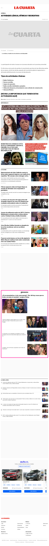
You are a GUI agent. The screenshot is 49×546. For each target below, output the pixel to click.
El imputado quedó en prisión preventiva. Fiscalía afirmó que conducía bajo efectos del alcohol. (14, 206)
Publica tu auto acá (24, 466)
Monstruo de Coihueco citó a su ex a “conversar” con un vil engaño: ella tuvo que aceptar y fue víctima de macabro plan (12, 147)
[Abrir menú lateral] (2, 8)
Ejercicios (13, 99)
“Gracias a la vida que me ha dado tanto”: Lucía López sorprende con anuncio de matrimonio (21, 409)
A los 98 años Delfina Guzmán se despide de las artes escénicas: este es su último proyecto (15, 227)
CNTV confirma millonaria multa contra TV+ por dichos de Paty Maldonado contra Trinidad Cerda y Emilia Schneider (21, 416)
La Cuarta (5, 19)
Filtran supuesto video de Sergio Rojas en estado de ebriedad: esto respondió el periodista (14, 188)
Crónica (3, 13)
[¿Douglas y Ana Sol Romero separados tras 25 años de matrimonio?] (37, 349)
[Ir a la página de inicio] (24, 7)
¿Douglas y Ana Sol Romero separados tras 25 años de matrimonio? (13, 348)
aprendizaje (28, 99)
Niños (19, 99)
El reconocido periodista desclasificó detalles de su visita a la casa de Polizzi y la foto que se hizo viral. (15, 244)
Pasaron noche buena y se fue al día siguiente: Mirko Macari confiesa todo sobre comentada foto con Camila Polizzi (15, 239)
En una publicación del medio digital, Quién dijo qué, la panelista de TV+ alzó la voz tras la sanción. (14, 218)
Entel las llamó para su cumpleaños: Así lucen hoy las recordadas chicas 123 (18, 393)
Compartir (4, 50)
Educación (8, 99)
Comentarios (10, 50)
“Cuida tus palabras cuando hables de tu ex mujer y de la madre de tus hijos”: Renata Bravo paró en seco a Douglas (13, 321)
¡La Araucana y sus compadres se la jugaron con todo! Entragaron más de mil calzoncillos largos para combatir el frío (14, 335)
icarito (16, 99)
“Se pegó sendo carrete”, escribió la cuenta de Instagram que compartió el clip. (15, 193)
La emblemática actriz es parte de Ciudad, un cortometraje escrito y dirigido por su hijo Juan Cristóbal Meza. (15, 231)
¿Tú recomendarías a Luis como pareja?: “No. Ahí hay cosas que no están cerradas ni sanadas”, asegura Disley (23, 296)
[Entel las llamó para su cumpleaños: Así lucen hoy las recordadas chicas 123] (45, 395)
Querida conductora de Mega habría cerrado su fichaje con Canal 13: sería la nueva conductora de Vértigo (22, 388)
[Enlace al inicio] (24, 292)
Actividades (23, 99)
